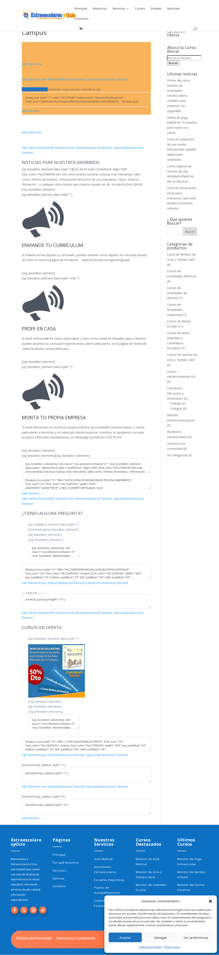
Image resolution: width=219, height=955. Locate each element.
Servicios (118, 8)
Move (101, 79)
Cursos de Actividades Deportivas (175, 309)
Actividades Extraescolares (105, 869)
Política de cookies (150, 947)
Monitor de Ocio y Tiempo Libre (149, 874)
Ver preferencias (196, 937)
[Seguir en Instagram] (33, 910)
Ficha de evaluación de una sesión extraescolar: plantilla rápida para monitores (181, 149)
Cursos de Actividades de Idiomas (177, 293)
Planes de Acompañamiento (107, 890)
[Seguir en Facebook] (14, 910)
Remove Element (116, 79)
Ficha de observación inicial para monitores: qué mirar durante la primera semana (181, 198)
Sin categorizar (177, 455)
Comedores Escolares (102, 903)
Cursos (140, 8)
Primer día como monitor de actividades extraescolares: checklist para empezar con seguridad (178, 95)
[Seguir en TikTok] (42, 910)
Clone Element (49, 79)
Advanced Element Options (78, 79)
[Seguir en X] (24, 910)
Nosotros (100, 8)
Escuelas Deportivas (109, 880)
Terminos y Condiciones (75, 938)
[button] (210, 901)
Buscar (173, 63)
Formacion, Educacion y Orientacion (175, 393)
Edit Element (30, 79)
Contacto (81, 18)
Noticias (173, 8)
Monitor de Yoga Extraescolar (189, 861)
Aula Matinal (103, 859)
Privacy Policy (172, 947)
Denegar (160, 937)
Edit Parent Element (35, 148)
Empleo (156, 8)
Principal (80, 8)
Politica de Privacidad (34, 938)
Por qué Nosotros (66, 862)
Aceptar (125, 937)
